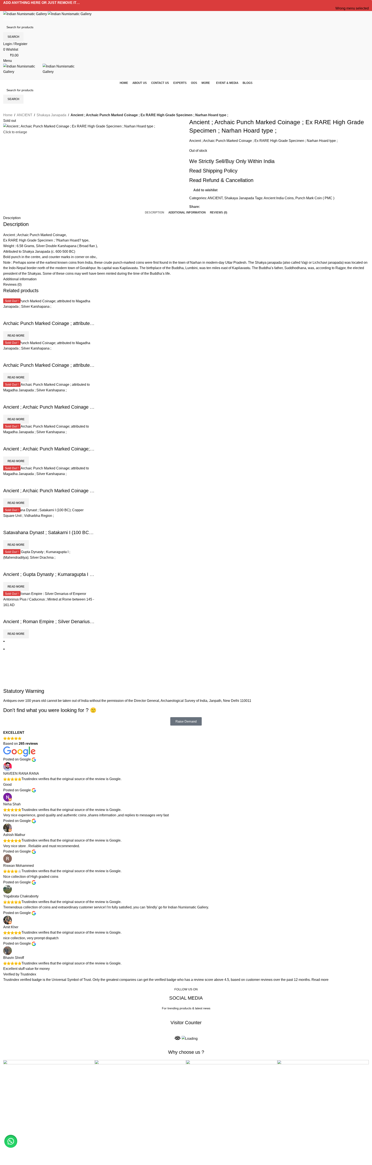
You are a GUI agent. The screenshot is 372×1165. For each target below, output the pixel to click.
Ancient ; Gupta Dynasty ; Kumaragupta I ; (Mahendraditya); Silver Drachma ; (83, 574)
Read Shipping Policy (213, 171)
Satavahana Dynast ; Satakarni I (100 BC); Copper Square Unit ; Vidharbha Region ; (90, 532)
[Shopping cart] (4, 77)
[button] (10, 1141)
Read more (320, 980)
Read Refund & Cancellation (221, 180)
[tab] (154, 213)
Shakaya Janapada (51, 115)
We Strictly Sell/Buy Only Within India (231, 161)
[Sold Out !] (49, 599)
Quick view (8, 314)
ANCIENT (24, 115)
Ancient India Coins (279, 198)
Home (7, 115)
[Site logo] (25, 14)
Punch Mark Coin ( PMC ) (314, 198)
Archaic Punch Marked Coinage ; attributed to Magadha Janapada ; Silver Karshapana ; (94, 323)
